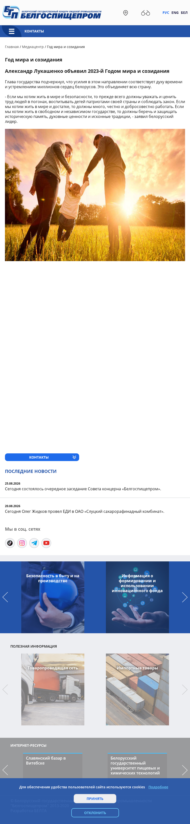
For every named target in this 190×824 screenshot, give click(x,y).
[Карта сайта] (125, 12)
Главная (12, 46)
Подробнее (158, 787)
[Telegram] (34, 543)
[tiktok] (10, 543)
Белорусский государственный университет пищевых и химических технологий (135, 765)
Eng (175, 12)
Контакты (34, 31)
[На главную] (51, 12)
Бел (184, 12)
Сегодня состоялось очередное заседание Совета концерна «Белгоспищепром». (83, 488)
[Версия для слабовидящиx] (145, 12)
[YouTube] (46, 543)
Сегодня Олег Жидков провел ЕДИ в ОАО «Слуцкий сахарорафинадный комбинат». (84, 511)
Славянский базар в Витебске (46, 760)
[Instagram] (22, 543)
